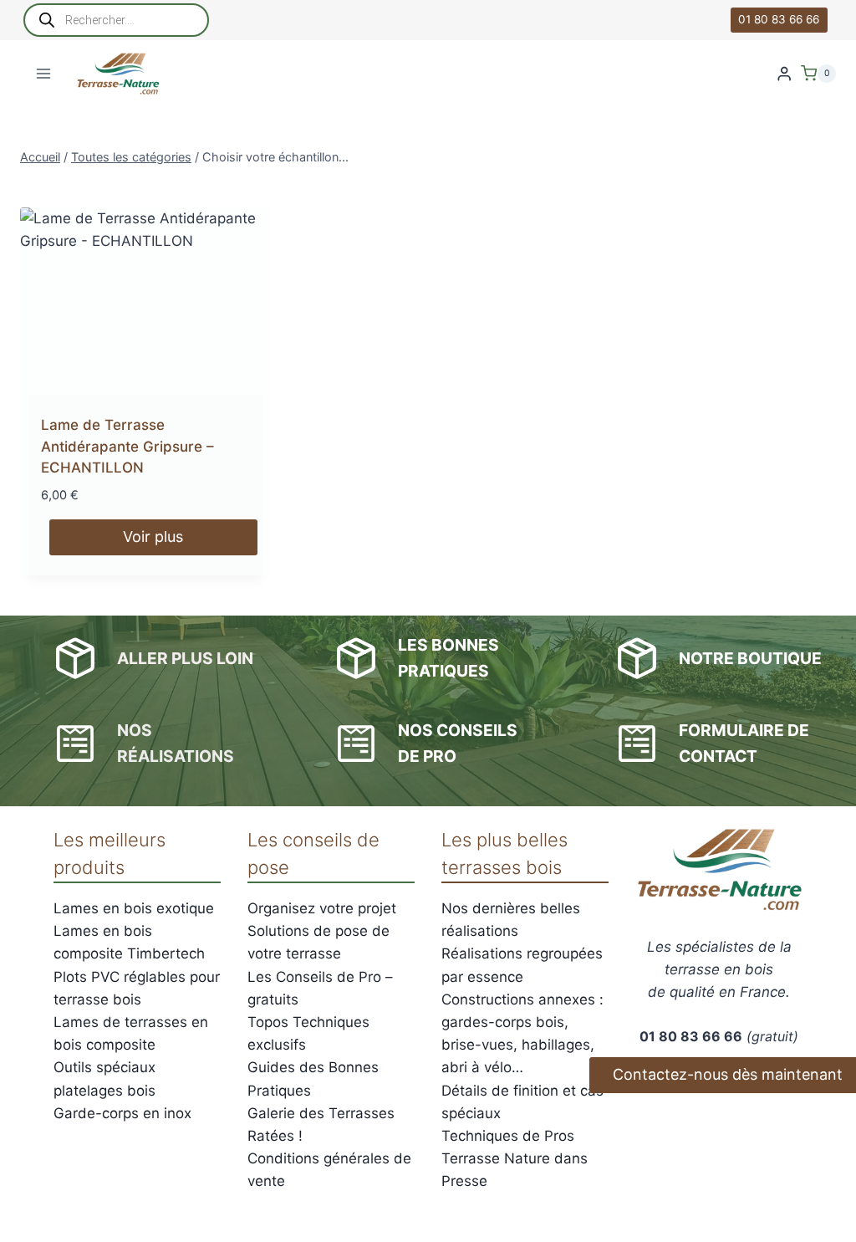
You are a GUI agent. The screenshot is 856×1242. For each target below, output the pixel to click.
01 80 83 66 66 (778, 19)
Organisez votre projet (321, 908)
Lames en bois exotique (134, 908)
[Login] (784, 74)
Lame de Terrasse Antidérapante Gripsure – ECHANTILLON (127, 446)
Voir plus (153, 536)
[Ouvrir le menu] (43, 73)
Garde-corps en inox (122, 1113)
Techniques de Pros (507, 1135)
